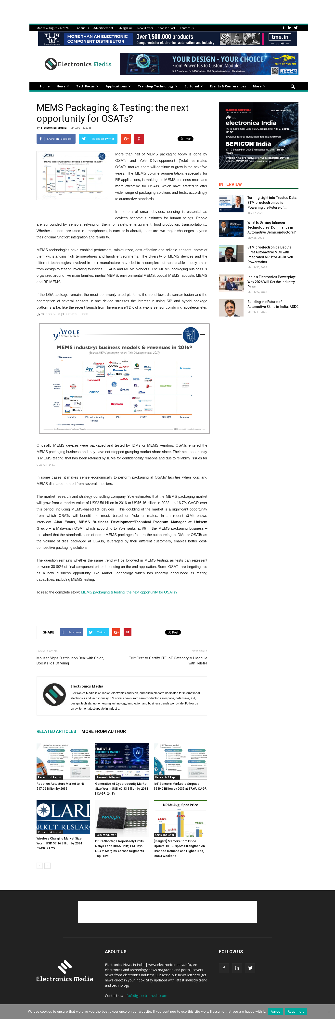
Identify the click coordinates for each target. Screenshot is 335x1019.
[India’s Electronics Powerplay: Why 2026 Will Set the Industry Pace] (231, 283)
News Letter (145, 28)
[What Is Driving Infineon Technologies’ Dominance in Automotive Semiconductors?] (231, 228)
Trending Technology (156, 86)
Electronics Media (54, 127)
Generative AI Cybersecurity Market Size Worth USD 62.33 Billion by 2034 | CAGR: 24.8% (121, 788)
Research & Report (49, 777)
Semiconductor (106, 835)
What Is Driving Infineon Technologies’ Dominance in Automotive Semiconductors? (271, 227)
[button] (292, 87)
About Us (83, 28)
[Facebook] (283, 28)
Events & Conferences (228, 86)
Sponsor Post (166, 28)
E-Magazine (125, 28)
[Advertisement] (121, 609)
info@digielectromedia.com (145, 995)
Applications (116, 86)
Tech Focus (85, 86)
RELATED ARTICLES (56, 731)
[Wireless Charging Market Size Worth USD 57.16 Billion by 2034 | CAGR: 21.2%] (63, 817)
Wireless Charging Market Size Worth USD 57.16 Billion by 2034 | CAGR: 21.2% (60, 843)
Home (45, 86)
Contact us (186, 28)
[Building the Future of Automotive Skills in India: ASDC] (231, 308)
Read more (296, 1011)
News (60, 86)
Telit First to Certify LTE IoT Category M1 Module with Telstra (168, 660)
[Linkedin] (289, 28)
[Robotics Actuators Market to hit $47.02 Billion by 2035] (63, 761)
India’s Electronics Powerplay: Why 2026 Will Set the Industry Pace (271, 282)
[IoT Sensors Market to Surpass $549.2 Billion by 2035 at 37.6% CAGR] (180, 761)
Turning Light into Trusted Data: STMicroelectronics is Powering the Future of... (272, 202)
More (257, 86)
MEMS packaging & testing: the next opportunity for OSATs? (129, 592)
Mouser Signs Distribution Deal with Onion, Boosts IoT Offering (70, 660)
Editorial (192, 86)
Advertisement (103, 28)
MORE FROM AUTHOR (103, 731)
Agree (275, 1011)
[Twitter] (295, 28)
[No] (328, 1011)
